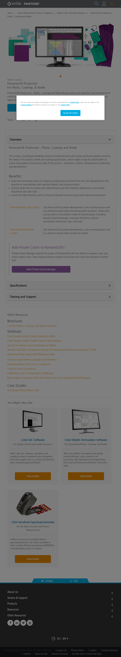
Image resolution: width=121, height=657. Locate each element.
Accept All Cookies (70, 113)
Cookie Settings (26, 105)
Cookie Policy (74, 102)
